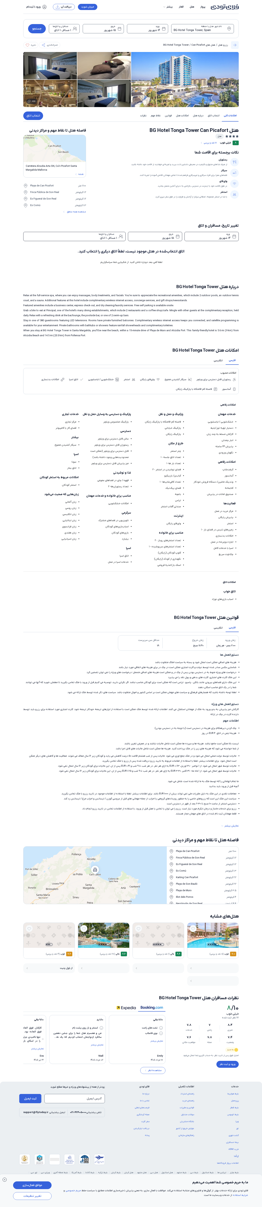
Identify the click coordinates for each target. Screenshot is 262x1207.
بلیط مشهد (182, 1172)
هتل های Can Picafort (203, 45)
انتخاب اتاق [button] (213, 115)
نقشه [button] (80, 174)
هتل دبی (154, 1172)
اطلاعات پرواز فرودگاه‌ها (228, 1163)
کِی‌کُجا (236, 1156)
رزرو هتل (223, 45)
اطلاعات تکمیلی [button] (186, 1086)
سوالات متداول (187, 1114)
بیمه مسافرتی (232, 1142)
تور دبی (34, 1172)
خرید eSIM (234, 1149)
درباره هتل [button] (198, 115)
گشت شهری (234, 1135)
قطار (181, 7)
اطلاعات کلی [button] (230, 115)
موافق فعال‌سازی (32, 1185)
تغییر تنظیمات (32, 1196)
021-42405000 (78, 1112)
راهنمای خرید (188, 1100)
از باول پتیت (66, 968)
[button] (168, 6)
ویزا (237, 1121)
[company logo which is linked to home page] (224, 7)
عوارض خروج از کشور (185, 1128)
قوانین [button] (168, 115)
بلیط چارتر (234, 1172)
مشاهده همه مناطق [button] (76, 211)
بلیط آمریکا (77, 1172)
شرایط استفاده (240, 1195)
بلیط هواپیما (233, 1093)
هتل (192, 7)
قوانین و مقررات (187, 1107)
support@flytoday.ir (35, 1112)
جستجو (37, 29)
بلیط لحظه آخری (60, 1172)
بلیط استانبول (208, 1172)
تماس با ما (144, 1100)
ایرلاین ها (221, 1172)
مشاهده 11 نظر (155, 1070)
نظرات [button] (143, 115)
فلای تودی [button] (144, 1086)
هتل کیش (128, 1172)
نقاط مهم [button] (156, 115)
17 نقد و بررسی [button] (210, 142)
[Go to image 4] (210, 944)
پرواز (202, 7)
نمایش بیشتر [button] (231, 826)
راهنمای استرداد (187, 1093)
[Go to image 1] (217, 944)
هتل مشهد (142, 1172)
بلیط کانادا (89, 1172)
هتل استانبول (167, 1172)
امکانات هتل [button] (182, 115)
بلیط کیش (116, 1172)
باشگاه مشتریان (187, 1121)
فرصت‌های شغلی (142, 1107)
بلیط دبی (194, 1172)
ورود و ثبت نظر (227, 1064)
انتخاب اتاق (33, 116)
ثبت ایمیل (30, 1099)
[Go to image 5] (208, 944)
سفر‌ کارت (145, 1121)
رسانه (147, 1135)
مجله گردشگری (143, 1114)
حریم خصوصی (73, 1190)
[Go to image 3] (212, 944)
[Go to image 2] (214, 944)
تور (237, 1128)
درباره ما (145, 1093)
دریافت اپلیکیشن (141, 1128)
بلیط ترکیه (103, 1172)
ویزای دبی (45, 1172)
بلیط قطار (234, 1107)
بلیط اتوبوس (233, 1114)
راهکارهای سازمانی (186, 1135)
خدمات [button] (235, 1086)
